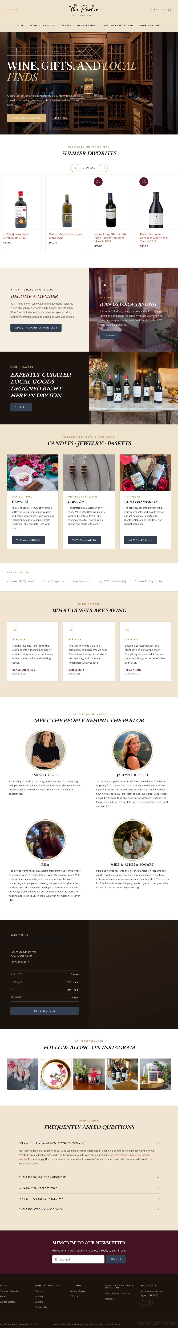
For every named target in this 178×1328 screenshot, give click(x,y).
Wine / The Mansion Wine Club (36, 327)
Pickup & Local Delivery (111, 1324)
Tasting (109, 335)
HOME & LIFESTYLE (42, 25)
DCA (35, 1324)
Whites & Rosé (8, 1301)
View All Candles (28, 539)
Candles (39, 1291)
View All (89, 168)
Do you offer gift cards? (89, 1199)
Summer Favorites (10, 1291)
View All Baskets (140, 539)
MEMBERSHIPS (86, 25)
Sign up (116, 1259)
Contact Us (41, 1307)
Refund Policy (60, 1324)
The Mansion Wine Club (117, 1293)
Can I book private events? (89, 1177)
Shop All (60, 118)
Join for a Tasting (26, 118)
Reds (2, 1296)
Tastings (109, 1298)
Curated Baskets (79, 1291)
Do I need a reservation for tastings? (89, 1143)
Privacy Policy (74, 1324)
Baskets (39, 1301)
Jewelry (39, 1296)
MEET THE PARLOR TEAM (118, 25)
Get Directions (44, 1010)
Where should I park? (89, 1188)
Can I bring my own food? (89, 1209)
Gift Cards (75, 1296)
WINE (20, 25)
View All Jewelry (84, 539)
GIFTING (66, 25)
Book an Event (150, 25)
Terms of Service (90, 1324)
